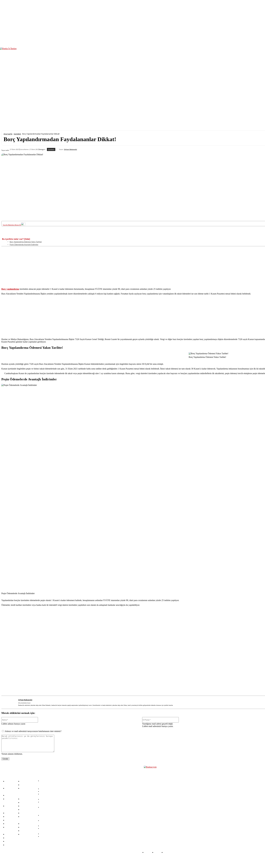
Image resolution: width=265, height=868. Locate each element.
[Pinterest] (47, 235)
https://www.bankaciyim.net (24, 702)
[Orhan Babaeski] (57, 149)
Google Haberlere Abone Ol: (12, 225)
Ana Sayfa (8, 134)
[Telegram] (78, 235)
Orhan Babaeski (70, 149)
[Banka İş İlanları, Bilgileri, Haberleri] (157, 802)
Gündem (17, 134)
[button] (262, 83)
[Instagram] (61, 860)
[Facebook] (27, 235)
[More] (108, 235)
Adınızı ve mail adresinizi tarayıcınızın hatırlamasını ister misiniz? (33, 731)
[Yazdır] (98, 235)
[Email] (88, 235)
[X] (37, 235)
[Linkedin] (58, 235)
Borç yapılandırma (10, 289)
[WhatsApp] (68, 235)
